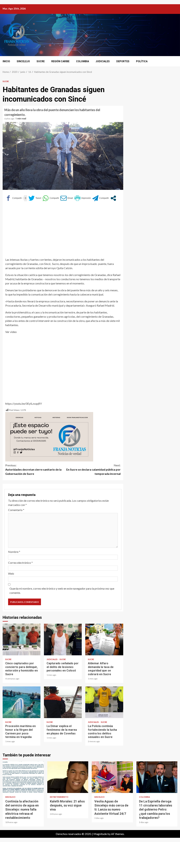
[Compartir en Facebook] (13, 198)
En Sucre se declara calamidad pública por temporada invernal (93, 469)
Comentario (16, 510)
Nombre (14, 551)
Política (141, 61)
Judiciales (103, 61)
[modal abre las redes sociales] (113, 198)
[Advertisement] (63, 231)
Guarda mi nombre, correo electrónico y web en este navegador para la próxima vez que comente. (61, 590)
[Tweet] (34, 198)
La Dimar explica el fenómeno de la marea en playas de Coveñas (63, 702)
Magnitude (100, 833)
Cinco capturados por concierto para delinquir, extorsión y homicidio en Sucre (21, 639)
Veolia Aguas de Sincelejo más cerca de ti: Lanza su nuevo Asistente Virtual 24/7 (112, 777)
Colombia (82, 61)
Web (11, 573)
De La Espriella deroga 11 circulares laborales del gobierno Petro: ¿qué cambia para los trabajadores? (157, 777)
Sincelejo (23, 61)
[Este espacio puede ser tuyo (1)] (49, 436)
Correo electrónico (20, 562)
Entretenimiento (59, 797)
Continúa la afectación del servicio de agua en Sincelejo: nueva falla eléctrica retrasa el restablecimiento (23, 777)
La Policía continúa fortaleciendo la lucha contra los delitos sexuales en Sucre (104, 702)
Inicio (6, 61)
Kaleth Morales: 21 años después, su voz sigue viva (67, 777)
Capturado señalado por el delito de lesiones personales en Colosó (63, 639)
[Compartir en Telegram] (100, 198)
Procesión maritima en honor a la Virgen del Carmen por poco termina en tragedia (21, 702)
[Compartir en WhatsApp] (51, 198)
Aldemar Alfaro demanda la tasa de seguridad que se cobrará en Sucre (104, 639)
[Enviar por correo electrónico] (66, 198)
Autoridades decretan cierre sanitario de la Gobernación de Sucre (33, 469)
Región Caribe (60, 61)
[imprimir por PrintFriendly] (82, 198)
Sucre (41, 61)
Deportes (122, 61)
